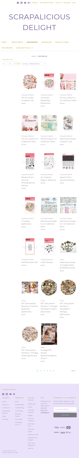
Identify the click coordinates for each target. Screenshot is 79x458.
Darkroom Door (31, 425)
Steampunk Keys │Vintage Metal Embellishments (68, 265)
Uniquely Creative (31, 411)
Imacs (30, 407)
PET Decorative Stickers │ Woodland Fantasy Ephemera (67, 308)
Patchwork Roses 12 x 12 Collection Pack (68, 224)
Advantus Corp (33, 434)
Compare (29, 82)
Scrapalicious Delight (32, 439)
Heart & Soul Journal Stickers (67, 178)
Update (16, 63)
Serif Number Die (29, 262)
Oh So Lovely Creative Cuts (27, 99)
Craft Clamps (47, 262)
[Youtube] (25, 3)
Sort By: (25, 64)
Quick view (29, 78)
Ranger (30, 415)
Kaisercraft (31, 404)
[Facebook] (18, 3)
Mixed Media (17, 42)
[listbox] (37, 63)
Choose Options (30, 291)
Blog (4, 416)
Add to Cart (30, 85)
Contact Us (6, 408)
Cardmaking (32, 42)
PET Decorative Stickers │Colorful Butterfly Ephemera (29, 307)
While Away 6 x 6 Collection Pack (49, 140)
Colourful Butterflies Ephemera (45, 100)
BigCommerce (12, 450)
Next (73, 371)
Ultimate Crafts (31, 430)
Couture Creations (31, 420)
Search (35, 3)
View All (30, 448)
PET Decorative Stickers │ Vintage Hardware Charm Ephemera (49, 307)
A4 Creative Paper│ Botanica (48, 178)
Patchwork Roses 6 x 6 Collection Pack (49, 224)
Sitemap (5, 419)
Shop (4, 42)
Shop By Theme (62, 42)
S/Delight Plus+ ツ (24, 48)
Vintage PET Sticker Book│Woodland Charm (48, 354)
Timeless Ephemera (26, 222)
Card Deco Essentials (31, 444)
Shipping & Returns (6, 412)
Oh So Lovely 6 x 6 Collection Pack (29, 140)
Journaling (46, 42)
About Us (5, 405)
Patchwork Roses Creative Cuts (68, 140)
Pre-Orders (7, 48)
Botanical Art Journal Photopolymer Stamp (28, 181)
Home (4, 401)
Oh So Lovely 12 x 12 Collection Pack (68, 99)
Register (67, 3)
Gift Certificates (46, 3)
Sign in (58, 3)
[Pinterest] (29, 3)
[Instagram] (22, 3)
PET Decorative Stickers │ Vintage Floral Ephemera (29, 353)
